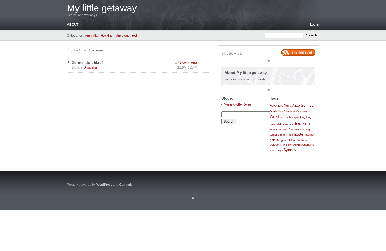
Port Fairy (286, 144)
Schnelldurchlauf (87, 62)
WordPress (104, 184)
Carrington (126, 184)
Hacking (107, 36)
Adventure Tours (280, 105)
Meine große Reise (237, 104)
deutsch (302, 123)
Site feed (298, 52)
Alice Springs (303, 105)
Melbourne (96, 50)
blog (308, 117)
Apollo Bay (276, 110)
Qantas (297, 144)
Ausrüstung (303, 110)
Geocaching (302, 129)
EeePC (274, 129)
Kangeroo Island (286, 140)
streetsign (276, 150)
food (291, 129)
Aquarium (289, 110)
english (283, 129)
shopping (308, 144)
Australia (91, 36)
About (72, 25)
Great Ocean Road (281, 134)
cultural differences (281, 124)
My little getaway (102, 8)
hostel (299, 134)
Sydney (289, 150)
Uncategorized (126, 36)
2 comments (188, 62)
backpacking (297, 117)
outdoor (275, 144)
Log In (314, 25)
